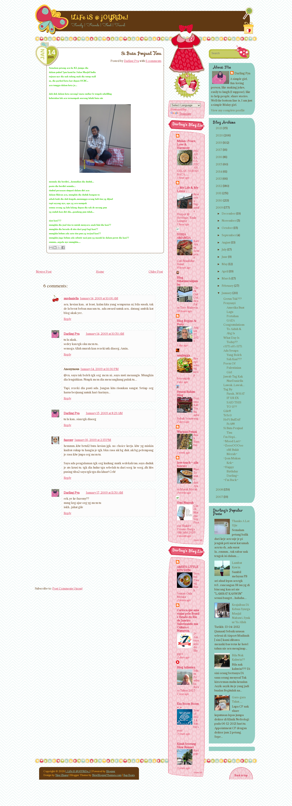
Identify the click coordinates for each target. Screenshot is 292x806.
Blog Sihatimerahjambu (187, 281)
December (229, 213)
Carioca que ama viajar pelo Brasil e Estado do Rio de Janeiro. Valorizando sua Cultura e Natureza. (188, 620)
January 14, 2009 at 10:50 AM (105, 334)
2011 (218, 193)
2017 (219, 150)
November (229, 220)
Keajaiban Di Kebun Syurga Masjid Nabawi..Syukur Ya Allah (241, 613)
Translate (185, 114)
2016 (219, 157)
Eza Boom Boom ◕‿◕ (188, 705)
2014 (219, 171)
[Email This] (51, 247)
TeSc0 (227, 415)
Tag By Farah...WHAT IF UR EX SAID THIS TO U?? (234, 398)
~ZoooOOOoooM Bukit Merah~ (233, 449)
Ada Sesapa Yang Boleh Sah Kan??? (232, 355)
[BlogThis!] (55, 247)
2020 (219, 135)
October (227, 228)
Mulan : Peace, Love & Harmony (186, 144)
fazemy (68, 440)
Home (100, 271)
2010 (219, 200)
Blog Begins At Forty (186, 322)
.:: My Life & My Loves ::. (187, 189)
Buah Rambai (196, 440)
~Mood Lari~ (232, 441)
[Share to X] (59, 247)
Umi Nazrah (185, 502)
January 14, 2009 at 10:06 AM (99, 298)
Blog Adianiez (186, 667)
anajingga (183, 355)
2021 (219, 128)
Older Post (156, 271)
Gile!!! (227, 411)
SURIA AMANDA (184, 236)
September (229, 235)
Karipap (196, 752)
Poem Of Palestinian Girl (232, 367)
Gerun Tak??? (232, 299)
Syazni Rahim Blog (186, 393)
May (225, 264)
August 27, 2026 (196, 334)
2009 (219, 207)
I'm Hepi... (230, 437)
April (225, 271)
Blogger (110, 771)
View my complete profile (228, 110)
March (226, 278)
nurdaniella (71, 298)
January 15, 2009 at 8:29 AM (104, 413)
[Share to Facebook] (63, 247)
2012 (219, 186)
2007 (219, 497)
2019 (219, 143)
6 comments (153, 61)
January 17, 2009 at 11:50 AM (104, 492)
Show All (197, 540)
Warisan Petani (187, 432)
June (224, 257)
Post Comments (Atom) (67, 588)
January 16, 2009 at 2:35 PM (93, 440)
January (227, 293)
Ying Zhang (61, 775)
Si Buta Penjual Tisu (141, 53)
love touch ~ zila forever (187, 464)
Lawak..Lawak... (234, 385)
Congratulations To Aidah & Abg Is (234, 329)
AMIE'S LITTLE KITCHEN (187, 568)
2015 (219, 164)
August (226, 242)
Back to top (241, 775)
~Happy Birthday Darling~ (231, 471)
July (224, 249)
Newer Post (44, 271)
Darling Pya (131, 61)
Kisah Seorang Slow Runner (186, 745)
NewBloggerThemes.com (106, 775)
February (227, 286)
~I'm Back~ (230, 480)
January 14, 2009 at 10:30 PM (100, 369)
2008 (219, 489)
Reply (67, 319)
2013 (219, 179)
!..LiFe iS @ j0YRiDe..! (99, 17)
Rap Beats (129, 775)
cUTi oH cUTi (232, 346)
